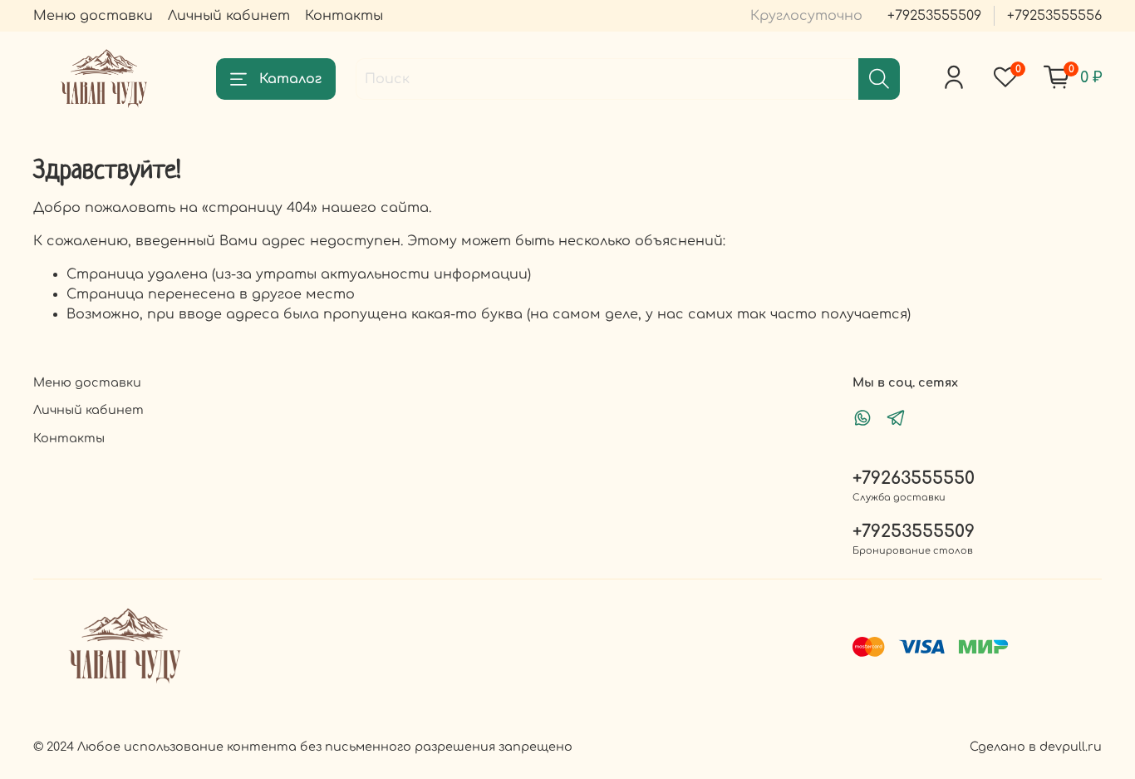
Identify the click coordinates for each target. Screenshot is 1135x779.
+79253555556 (1054, 15)
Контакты (344, 15)
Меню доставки (93, 15)
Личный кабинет (229, 15)
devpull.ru (1070, 746)
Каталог (290, 78)
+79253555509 (934, 15)
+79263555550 (913, 478)
